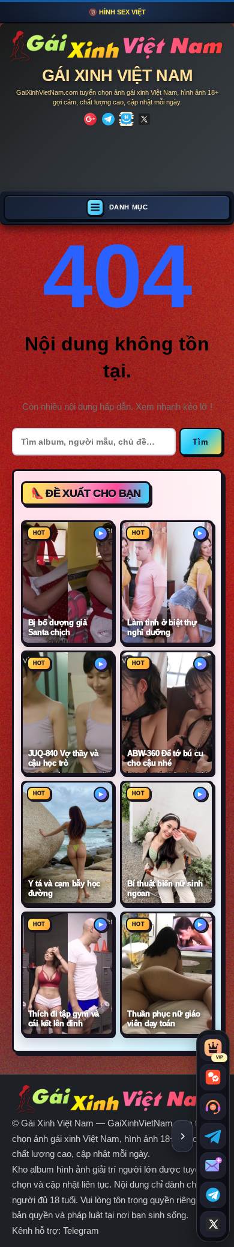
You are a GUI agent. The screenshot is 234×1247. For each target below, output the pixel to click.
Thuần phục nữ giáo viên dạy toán (163, 1018)
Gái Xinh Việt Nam (117, 76)
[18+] (90, 119)
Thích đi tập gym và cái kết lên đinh (64, 1018)
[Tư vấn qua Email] (213, 1165)
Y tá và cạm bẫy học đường (64, 888)
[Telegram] (108, 119)
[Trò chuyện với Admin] (213, 1106)
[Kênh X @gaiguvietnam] (213, 1224)
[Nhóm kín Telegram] (213, 1195)
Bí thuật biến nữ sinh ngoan (165, 888)
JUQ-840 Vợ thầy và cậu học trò (63, 758)
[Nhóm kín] (126, 119)
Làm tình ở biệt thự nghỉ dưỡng (162, 627)
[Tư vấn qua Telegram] (213, 1136)
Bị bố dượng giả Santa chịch (58, 627)
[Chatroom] (213, 1077)
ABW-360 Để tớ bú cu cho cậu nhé (165, 758)
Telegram (81, 1230)
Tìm (201, 441)
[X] (144, 119)
